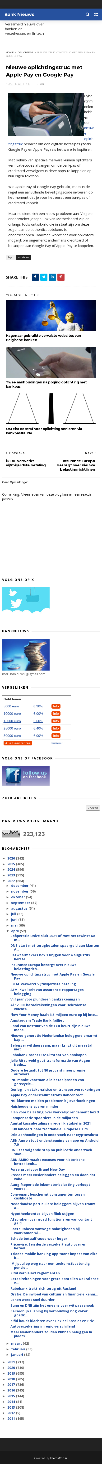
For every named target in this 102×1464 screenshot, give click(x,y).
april (15, 931)
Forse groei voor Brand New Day (37, 1169)
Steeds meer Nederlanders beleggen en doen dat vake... (52, 1177)
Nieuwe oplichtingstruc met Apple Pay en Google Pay (52, 976)
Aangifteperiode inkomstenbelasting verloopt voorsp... (50, 1186)
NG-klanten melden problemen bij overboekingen (52, 1100)
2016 (11, 1390)
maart (17, 1343)
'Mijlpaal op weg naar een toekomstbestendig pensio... (50, 1265)
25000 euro (12, 728)
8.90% (38, 706)
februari (18, 1349)
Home (10, 52)
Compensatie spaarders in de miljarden (44, 1118)
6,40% (38, 728)
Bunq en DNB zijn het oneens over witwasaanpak (52, 1305)
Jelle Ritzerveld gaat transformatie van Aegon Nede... (50, 1062)
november (20, 891)
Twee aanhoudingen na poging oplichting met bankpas (46, 384)
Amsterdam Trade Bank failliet (37, 1020)
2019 (11, 1373)
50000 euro (12, 736)
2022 (11, 881)
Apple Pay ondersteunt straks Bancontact (46, 1095)
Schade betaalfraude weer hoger (38, 1238)
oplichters (25, 52)
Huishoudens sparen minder (34, 1106)
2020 (11, 1367)
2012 (11, 1413)
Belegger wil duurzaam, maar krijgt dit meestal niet (51, 1047)
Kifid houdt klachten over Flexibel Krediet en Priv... (53, 1321)
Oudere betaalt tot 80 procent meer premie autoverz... (47, 1072)
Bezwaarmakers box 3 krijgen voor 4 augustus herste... (50, 957)
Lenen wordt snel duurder (32, 1299)
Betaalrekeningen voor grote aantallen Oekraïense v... (54, 1280)
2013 (11, 1407)
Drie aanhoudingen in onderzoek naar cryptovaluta (54, 1134)
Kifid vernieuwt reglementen (35, 1273)
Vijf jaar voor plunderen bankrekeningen (45, 999)
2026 (11, 858)
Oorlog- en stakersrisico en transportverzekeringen (55, 1089)
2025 (11, 864)
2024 (11, 869)
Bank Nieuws (19, 14)
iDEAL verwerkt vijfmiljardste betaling (43, 984)
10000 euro (12, 713)
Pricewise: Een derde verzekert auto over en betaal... (48, 1246)
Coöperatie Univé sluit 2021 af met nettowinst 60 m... (52, 937)
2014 (11, 1401)
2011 (11, 1418)
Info (56, 706)
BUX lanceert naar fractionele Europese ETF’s (49, 1129)
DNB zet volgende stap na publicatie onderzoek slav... (51, 1152)
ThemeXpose (59, 1458)
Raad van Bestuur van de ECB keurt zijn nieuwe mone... (50, 1028)
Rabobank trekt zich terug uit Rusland (43, 1288)
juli (14, 914)
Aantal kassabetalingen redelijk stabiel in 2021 (50, 1123)
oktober (18, 897)
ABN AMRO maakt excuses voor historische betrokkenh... (47, 1161)
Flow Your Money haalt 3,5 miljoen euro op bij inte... (54, 1014)
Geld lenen (12, 699)
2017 (11, 1384)
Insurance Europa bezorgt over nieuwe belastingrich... (43, 966)
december (20, 885)
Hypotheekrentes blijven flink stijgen (42, 1213)
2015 (11, 1396)
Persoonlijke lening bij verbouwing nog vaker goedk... (49, 1313)
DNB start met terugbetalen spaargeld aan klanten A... (54, 947)
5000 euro (11, 706)
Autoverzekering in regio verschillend (42, 1326)
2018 (11, 1379)
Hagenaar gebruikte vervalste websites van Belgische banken (43, 337)
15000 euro (12, 721)
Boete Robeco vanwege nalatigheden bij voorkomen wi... (45, 1231)
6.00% (38, 713)
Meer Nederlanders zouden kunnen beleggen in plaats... (51, 1334)
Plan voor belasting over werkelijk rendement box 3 (54, 1112)
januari (17, 1354)
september (21, 902)
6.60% (38, 721)
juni (14, 919)
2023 (11, 875)
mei (15, 925)
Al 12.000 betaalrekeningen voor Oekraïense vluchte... (48, 1007)
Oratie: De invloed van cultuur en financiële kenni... (54, 1294)
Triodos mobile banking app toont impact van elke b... (53, 1255)
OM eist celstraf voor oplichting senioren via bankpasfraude (44, 431)
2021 (11, 1362)
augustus (19, 908)
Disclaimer (56, 743)
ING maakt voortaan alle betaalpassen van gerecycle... (47, 1081)
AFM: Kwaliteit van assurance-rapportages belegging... (47, 991)
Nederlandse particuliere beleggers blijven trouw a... (52, 1206)
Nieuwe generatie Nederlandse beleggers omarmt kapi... (53, 1037)
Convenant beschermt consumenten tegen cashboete (47, 1196)
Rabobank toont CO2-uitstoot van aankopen (48, 1055)
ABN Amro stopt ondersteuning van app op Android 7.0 (54, 1142)
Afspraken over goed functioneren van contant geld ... (51, 1221)
